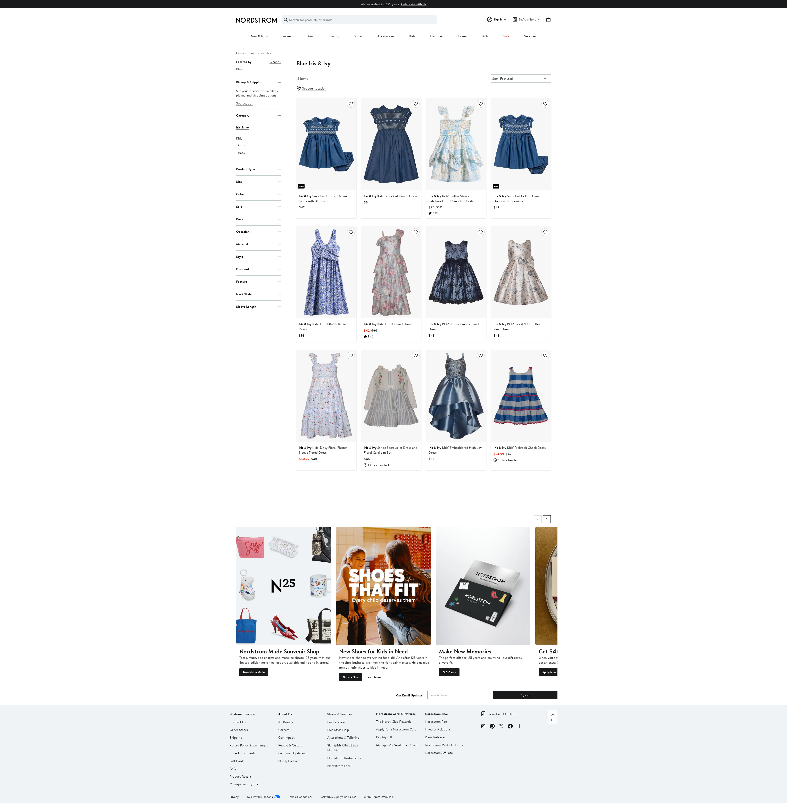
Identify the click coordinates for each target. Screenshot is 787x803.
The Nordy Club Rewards (393, 721)
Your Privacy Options (260, 797)
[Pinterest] (492, 727)
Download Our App (501, 714)
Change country (241, 784)
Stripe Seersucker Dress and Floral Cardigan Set (390, 450)
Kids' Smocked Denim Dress (390, 196)
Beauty (334, 36)
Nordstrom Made (254, 672)
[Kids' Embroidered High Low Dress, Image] (456, 396)
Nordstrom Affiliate (439, 752)
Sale (506, 36)
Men (311, 36)
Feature (241, 281)
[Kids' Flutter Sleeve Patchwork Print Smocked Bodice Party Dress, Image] (456, 144)
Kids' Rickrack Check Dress (520, 447)
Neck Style (243, 294)
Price (239, 219)
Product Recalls (241, 776)
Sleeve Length (246, 306)
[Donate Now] (383, 586)
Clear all (275, 62)
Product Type (245, 169)
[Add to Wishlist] (351, 104)
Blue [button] (239, 69)
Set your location (314, 88)
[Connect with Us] (519, 727)
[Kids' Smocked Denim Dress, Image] (391, 144)
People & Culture (290, 745)
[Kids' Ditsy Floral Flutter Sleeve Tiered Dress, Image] (326, 396)
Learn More (373, 677)
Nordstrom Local (339, 765)
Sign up (525, 695)
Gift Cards (449, 672)
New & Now (259, 36)
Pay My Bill (384, 737)
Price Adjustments (243, 753)
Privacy (234, 797)
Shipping (236, 737)
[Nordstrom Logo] (256, 20)
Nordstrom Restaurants (344, 758)
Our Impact (286, 737)
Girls (241, 145)
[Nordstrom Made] (283, 586)
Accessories (385, 36)
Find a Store (336, 722)
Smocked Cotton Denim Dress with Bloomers (323, 198)
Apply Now (549, 672)
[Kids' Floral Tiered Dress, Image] (391, 272)
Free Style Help (338, 729)
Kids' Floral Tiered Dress (388, 324)
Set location (244, 103)
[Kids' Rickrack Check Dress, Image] (521, 396)
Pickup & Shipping (249, 82)
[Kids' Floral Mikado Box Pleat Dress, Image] (521, 272)
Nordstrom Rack (436, 721)
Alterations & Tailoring (343, 737)
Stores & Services (339, 714)
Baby (241, 152)
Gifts (485, 36)
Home (462, 36)
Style (239, 256)
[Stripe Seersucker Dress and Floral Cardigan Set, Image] (391, 396)
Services (530, 36)
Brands (252, 53)
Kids (412, 36)
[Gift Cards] (483, 586)
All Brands (285, 722)
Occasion (243, 231)
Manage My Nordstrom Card (396, 745)
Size (239, 181)
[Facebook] (510, 727)
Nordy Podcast (289, 761)
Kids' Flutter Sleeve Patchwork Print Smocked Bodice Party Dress (452, 201)
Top (553, 720)
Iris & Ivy (242, 127)
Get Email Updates (291, 753)
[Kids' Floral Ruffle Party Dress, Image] (326, 272)
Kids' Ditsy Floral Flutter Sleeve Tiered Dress (323, 450)
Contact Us (238, 722)
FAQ (233, 768)
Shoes (358, 36)
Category (242, 115)
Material (242, 244)
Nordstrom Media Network (444, 745)
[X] (501, 727)
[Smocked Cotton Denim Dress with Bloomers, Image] (326, 144)
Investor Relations (438, 729)
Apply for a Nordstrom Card (396, 729)
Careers (283, 729)
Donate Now (351, 677)
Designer (436, 36)
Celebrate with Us (413, 4)
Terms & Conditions (300, 797)
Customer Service (242, 714)
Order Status (239, 729)
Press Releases (435, 737)
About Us (285, 714)
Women (288, 36)
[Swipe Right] (547, 519)
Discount (242, 269)
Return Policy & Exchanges (249, 745)
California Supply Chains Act (338, 797)
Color (240, 194)
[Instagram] (483, 727)
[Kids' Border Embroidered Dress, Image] (456, 272)
